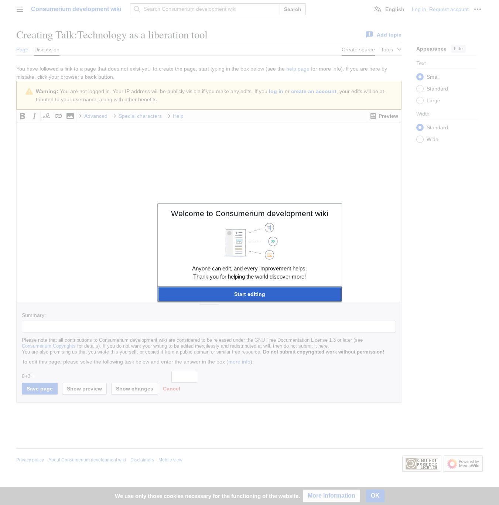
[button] (250, 294)
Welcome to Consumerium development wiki (249, 213)
